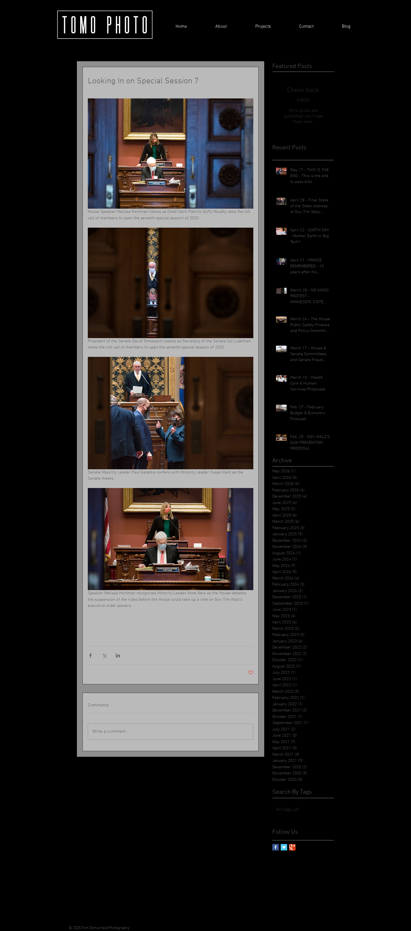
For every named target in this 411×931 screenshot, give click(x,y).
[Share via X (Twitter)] (104, 655)
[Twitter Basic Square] (284, 847)
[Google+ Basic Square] (292, 847)
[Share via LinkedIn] (118, 655)
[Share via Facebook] (90, 655)
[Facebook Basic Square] (275, 847)
